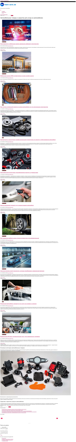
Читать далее (2, 49)
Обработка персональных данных (7, 439)
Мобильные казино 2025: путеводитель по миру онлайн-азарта (17, 76)
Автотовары (4, 12)
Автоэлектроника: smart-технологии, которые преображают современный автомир (22, 271)
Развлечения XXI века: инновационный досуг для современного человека (20, 336)
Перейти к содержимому (4, 0)
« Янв (1, 435)
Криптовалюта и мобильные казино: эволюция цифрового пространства (19, 44)
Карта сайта (4, 438)
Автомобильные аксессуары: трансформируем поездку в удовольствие (19, 172)
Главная (3, 11)
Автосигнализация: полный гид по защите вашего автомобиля (17, 205)
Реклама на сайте (5, 440)
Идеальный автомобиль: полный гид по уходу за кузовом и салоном (18, 303)
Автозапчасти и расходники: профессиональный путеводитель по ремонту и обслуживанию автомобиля (28, 139)
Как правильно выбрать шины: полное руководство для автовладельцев (19, 238)
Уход (3, 13)
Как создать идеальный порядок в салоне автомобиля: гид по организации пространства (24, 107)
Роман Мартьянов (10, 45)
